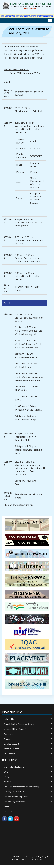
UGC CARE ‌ (9, 811)
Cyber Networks (36, 859)
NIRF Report (9, 754)
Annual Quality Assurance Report (19, 724)
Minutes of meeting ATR (15, 729)
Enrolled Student (11, 744)
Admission (8, 734)
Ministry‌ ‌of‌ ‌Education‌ (14, 791)
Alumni (7, 739)
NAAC (6, 777)
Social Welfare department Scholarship (22, 787)
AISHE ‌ (7, 806)
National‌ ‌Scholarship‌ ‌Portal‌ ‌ (16, 796)
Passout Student (11, 749)
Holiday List (9, 719)
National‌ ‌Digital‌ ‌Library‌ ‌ (15, 801)
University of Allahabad (15, 767)
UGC (6, 772)
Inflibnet (7, 782)
